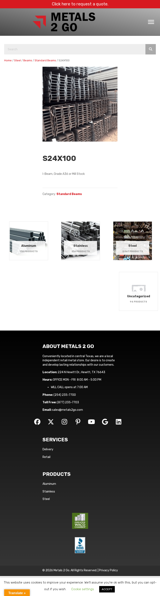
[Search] (150, 49)
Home (8, 60)
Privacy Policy (108, 570)
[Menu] (151, 22)
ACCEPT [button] (107, 589)
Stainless (48, 491)
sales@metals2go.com (67, 410)
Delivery (47, 449)
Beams (27, 60)
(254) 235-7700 (65, 395)
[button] (37, 422)
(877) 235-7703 (68, 402)
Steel (17, 60)
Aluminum (49, 484)
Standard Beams (45, 60)
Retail (46, 457)
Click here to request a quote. (80, 3)
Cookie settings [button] (82, 589)
